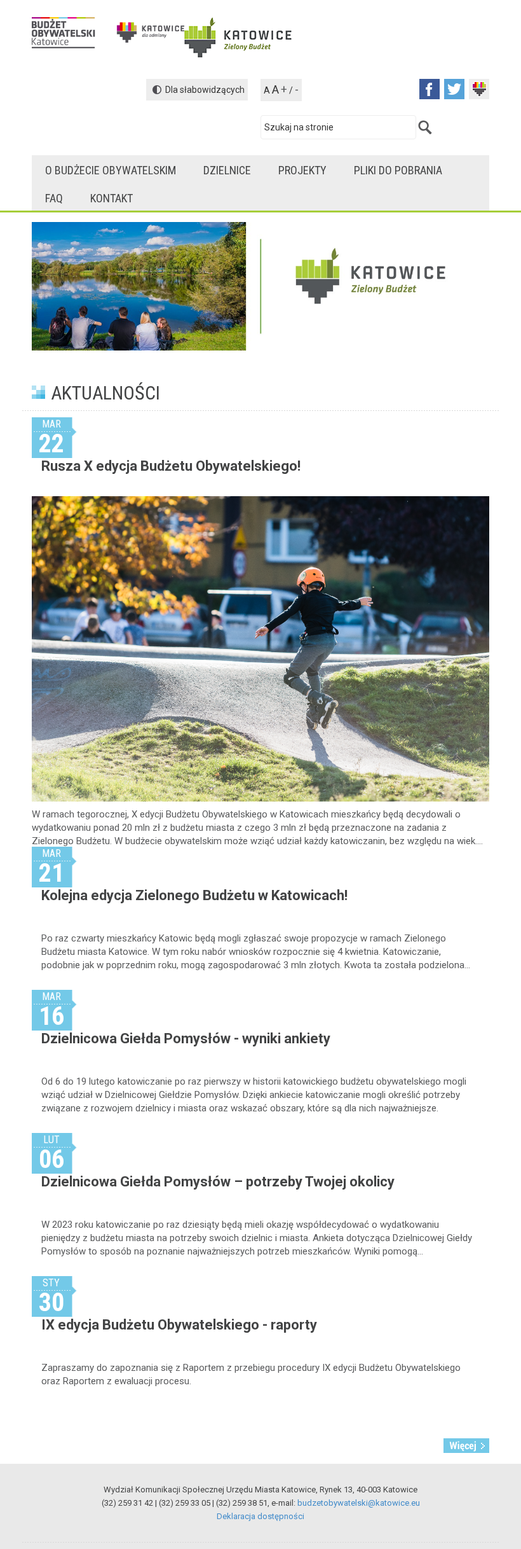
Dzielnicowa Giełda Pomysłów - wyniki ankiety (185, 1038)
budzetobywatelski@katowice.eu (358, 1503)
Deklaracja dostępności (260, 1516)
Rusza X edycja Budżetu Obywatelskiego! (171, 466)
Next (486, 1133)
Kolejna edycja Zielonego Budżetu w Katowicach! (194, 895)
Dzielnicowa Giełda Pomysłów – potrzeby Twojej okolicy (218, 1182)
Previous (35, 1133)
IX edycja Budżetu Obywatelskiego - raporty (179, 1325)
